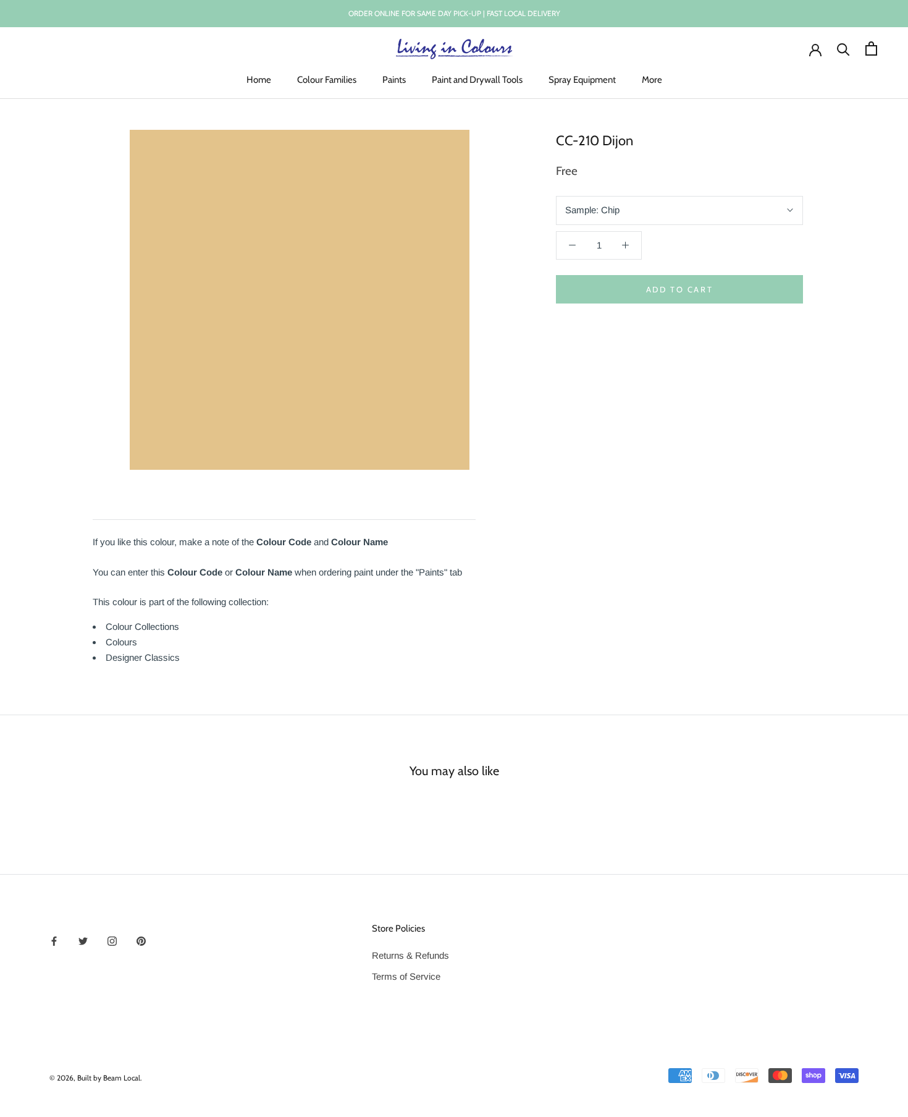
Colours (121, 642)
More (652, 79)
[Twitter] (83, 941)
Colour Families (326, 79)
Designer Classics (143, 657)
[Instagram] (112, 941)
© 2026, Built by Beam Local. (95, 1077)
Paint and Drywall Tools (477, 79)
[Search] (843, 48)
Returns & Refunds (410, 955)
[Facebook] (54, 941)
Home (258, 79)
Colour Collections (142, 626)
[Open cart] (871, 48)
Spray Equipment (582, 79)
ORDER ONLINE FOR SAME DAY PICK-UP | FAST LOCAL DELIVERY (454, 13)
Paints (394, 79)
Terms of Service (406, 976)
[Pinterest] (141, 941)
